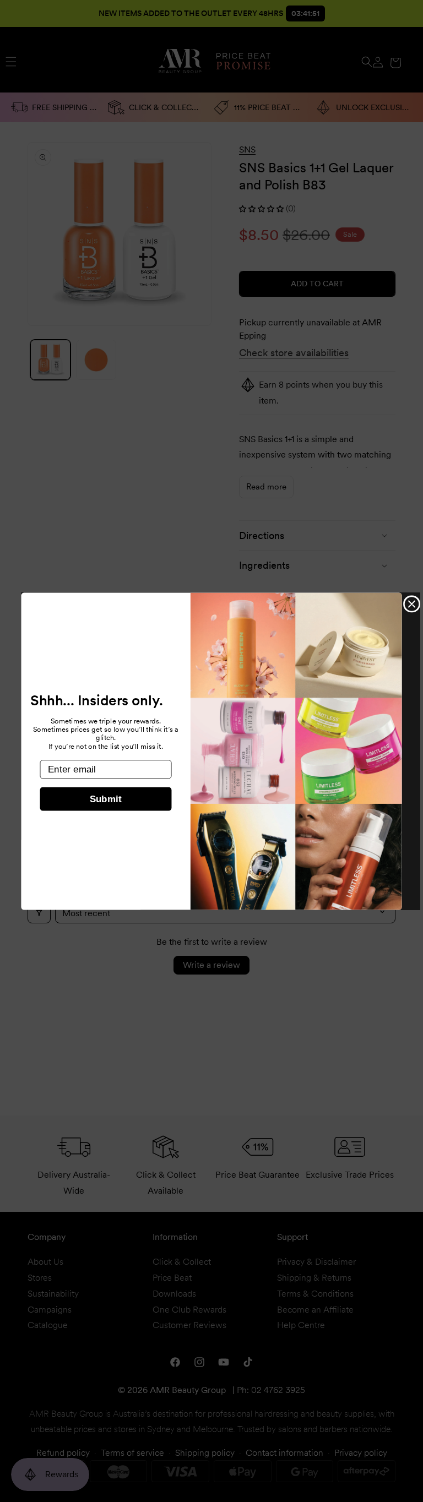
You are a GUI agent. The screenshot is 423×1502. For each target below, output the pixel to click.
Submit (106, 799)
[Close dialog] (411, 603)
